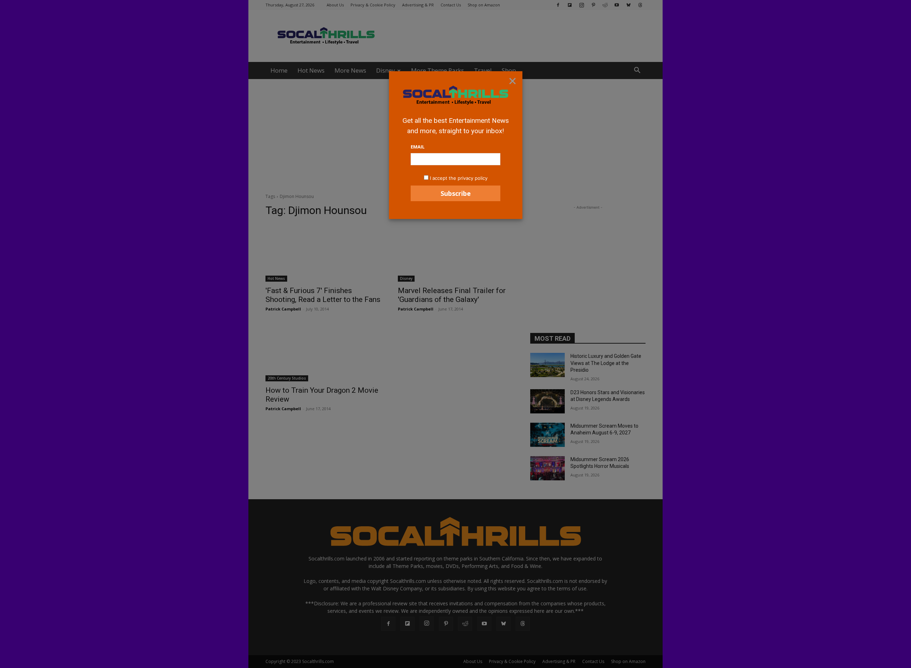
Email (418, 146)
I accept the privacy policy (459, 178)
